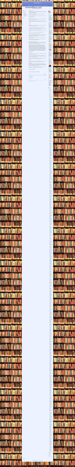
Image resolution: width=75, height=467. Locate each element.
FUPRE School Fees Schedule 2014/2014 (50, 319)
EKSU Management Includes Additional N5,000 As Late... (50, 199)
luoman (38, 460)
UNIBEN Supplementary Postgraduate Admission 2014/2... (50, 395)
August (50, 91)
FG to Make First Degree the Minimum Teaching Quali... (50, 216)
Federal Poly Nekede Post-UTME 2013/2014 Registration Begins (50, 36)
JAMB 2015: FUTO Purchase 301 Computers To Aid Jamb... (50, 256)
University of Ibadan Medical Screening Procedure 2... (50, 118)
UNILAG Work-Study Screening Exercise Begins (50, 392)
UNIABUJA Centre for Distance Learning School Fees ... (50, 235)
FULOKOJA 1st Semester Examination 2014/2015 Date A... (50, 155)
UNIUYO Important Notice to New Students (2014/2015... (50, 333)
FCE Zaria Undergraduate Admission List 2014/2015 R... (50, 224)
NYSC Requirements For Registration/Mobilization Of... (50, 409)
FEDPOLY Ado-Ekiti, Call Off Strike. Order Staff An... (50, 427)
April (49, 94)
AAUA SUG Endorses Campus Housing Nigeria (50, 303)
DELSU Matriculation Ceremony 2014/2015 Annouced (50, 376)
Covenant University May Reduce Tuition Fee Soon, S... (50, 339)
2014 (49, 452)
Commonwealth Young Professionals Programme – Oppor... (50, 105)
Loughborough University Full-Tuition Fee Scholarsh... (50, 208)
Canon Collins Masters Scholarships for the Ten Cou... (50, 241)
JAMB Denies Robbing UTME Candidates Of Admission (50, 298)
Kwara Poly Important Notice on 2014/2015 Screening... (50, 352)
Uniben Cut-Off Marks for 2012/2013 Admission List (50, 59)
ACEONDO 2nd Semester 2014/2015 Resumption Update (50, 314)
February (50, 96)
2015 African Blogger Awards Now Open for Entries (50, 387)
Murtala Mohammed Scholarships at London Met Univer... (50, 227)
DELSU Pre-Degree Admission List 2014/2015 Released (50, 327)
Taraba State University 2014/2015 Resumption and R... (50, 330)
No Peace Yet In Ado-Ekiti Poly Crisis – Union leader (50, 171)
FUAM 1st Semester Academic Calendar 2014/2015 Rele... (50, 309)
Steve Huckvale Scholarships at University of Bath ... (50, 102)
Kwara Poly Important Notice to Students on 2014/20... (50, 350)
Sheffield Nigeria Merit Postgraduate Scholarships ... (50, 193)
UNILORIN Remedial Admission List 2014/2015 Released (50, 379)
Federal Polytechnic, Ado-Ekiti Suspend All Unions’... (50, 424)
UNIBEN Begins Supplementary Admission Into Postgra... (50, 435)
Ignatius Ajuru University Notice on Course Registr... (50, 407)
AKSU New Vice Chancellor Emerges (50, 211)
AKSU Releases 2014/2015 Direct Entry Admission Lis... (50, 444)
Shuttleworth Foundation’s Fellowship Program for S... (50, 232)
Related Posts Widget (45, 74)
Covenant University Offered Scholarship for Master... (50, 449)
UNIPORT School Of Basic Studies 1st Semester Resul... (50, 261)
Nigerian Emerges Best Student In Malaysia (50, 266)
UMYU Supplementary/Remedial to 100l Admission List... (50, 131)
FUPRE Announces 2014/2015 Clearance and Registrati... (50, 358)
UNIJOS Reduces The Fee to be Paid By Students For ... (50, 269)
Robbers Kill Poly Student (50, 160)
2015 (49, 89)
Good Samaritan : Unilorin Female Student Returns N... (50, 292)
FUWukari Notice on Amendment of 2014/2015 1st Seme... (50, 401)
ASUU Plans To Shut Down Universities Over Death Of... (50, 179)
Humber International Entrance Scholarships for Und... (50, 218)
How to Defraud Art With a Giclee (50, 74)
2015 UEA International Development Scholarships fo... (50, 317)
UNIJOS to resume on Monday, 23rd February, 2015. (50, 336)
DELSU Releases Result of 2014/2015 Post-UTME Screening (50, 30)
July (49, 92)
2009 (49, 456)
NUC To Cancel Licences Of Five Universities (50, 123)
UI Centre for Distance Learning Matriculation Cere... (50, 100)
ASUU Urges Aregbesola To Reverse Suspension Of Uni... (50, 441)
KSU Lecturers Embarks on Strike (50, 97)
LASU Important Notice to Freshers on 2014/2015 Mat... (50, 373)
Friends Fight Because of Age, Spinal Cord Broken (50, 382)
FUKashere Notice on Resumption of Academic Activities (50, 355)
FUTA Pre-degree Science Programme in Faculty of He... (50, 158)
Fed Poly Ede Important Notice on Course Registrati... (50, 205)
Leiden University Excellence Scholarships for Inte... (50, 185)
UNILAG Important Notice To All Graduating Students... (50, 419)
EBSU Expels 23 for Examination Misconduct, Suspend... (50, 152)
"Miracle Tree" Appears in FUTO (50, 362)
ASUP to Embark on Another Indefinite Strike (50, 149)
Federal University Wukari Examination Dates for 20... (50, 438)
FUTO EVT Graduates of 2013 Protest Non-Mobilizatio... (50, 364)
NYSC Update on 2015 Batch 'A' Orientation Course (50, 367)
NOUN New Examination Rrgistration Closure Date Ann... (50, 253)
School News (37, 3)
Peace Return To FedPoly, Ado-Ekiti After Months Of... (50, 264)
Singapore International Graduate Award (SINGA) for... (50, 276)
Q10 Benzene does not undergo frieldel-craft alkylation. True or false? (25, 15)
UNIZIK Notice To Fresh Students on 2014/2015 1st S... (50, 221)
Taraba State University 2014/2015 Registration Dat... (50, 344)
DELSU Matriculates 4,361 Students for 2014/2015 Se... (50, 141)
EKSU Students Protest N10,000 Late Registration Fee (50, 250)
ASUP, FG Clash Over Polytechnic (50, 360)
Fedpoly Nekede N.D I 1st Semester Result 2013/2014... (50, 107)
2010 (49, 455)
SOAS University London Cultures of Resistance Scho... (50, 181)
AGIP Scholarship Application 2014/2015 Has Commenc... (50, 413)
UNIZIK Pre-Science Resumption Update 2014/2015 (50, 347)
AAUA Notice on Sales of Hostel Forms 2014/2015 (50, 230)
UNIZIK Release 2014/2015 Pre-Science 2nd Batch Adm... (50, 421)
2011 (49, 454)
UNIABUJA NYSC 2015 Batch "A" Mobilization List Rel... (50, 370)
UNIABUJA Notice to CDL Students (50, 271)
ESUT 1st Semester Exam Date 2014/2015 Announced (50, 274)
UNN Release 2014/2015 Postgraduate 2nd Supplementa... (50, 432)
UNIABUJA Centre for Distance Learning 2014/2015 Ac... (50, 137)
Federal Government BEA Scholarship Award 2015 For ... (50, 126)
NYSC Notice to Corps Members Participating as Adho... (50, 404)
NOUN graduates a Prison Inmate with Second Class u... (50, 384)
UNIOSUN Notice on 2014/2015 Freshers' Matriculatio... (50, 238)
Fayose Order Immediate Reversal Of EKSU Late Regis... (50, 168)
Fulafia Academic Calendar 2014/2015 (50, 312)
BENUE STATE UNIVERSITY (50, 43)
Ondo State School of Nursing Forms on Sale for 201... (50, 286)
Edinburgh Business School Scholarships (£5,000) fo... (50, 191)
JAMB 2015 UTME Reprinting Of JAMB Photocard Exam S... (50, 162)
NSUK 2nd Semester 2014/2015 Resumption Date (50, 341)
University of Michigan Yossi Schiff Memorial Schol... (50, 202)
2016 (49, 88)
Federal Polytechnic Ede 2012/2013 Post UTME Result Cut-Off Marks (50, 23)
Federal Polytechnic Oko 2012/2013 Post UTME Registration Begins (50, 16)
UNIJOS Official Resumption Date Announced (50, 325)
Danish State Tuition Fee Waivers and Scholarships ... (50, 244)
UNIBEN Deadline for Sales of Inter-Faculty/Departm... (50, 398)
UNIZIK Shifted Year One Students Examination (50, 258)
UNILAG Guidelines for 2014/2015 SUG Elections (50, 121)
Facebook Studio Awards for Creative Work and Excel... (50, 213)
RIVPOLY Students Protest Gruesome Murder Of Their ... (50, 175)
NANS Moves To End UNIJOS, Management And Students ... (50, 247)
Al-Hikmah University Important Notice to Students (50, 144)
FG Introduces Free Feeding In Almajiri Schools (50, 173)
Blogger (42, 460)
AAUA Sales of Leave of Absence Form (50, 129)
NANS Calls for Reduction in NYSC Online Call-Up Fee (50, 113)
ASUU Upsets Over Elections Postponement (50, 447)
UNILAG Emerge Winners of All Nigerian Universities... (50, 416)
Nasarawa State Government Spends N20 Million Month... (50, 110)
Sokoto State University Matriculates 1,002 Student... (50, 147)
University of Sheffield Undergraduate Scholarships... (50, 187)
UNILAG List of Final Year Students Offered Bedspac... (50, 390)
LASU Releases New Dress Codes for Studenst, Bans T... (50, 280)
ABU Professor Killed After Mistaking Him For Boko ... (50, 295)
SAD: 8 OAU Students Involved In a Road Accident (50, 306)
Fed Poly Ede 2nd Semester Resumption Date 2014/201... (50, 196)
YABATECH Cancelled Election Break (50, 430)
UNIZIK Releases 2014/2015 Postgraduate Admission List (50, 289)
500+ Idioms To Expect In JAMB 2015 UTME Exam (50, 80)
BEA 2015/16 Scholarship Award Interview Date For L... (50, 165)
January (50, 451)
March (50, 95)
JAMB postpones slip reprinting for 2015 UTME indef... (50, 134)
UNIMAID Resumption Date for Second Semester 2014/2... (50, 322)
